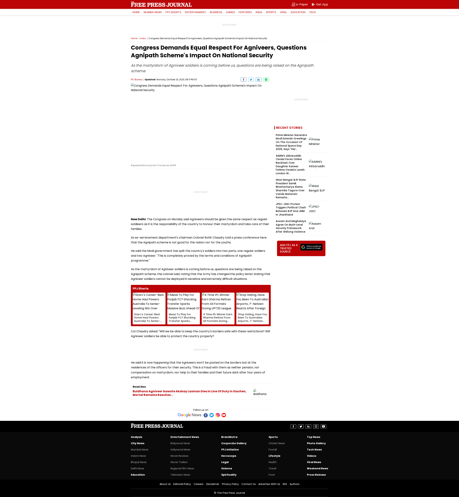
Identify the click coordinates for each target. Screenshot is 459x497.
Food (272, 475)
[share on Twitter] (251, 80)
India (258, 12)
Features (245, 12)
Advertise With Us (269, 484)
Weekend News (317, 468)
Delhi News (137, 468)
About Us (165, 484)
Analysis (136, 437)
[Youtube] (224, 415)
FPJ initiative (230, 449)
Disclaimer (212, 484)
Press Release (316, 475)
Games (230, 12)
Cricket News (277, 443)
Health (273, 462)
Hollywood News (180, 449)
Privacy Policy (230, 484)
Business (216, 12)
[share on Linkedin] (258, 80)
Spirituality (228, 475)
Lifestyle (274, 456)
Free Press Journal (161, 4)
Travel (272, 468)
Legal (225, 462)
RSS (285, 484)
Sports (271, 12)
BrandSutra (229, 437)
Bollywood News (180, 443)
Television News (180, 475)
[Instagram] (218, 415)
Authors (294, 484)
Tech (312, 12)
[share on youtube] (323, 426)
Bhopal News (138, 462)
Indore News (138, 456)
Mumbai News (153, 12)
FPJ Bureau (137, 79)
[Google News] (190, 415)
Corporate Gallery (234, 443)
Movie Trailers (179, 462)
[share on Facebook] (243, 80)
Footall (273, 449)
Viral (283, 12)
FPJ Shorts (173, 12)
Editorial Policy (182, 484)
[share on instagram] (316, 426)
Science (226, 468)
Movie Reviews (179, 456)
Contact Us (249, 484)
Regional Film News (182, 468)
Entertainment (195, 12)
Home (136, 12)
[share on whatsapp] (266, 80)
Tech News (314, 449)
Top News (313, 437)
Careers (199, 484)
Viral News (314, 462)
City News (137, 443)
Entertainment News (185, 437)
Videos (311, 456)
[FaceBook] (205, 415)
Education (298, 12)
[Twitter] (211, 415)
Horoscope (228, 456)
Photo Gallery (316, 443)
